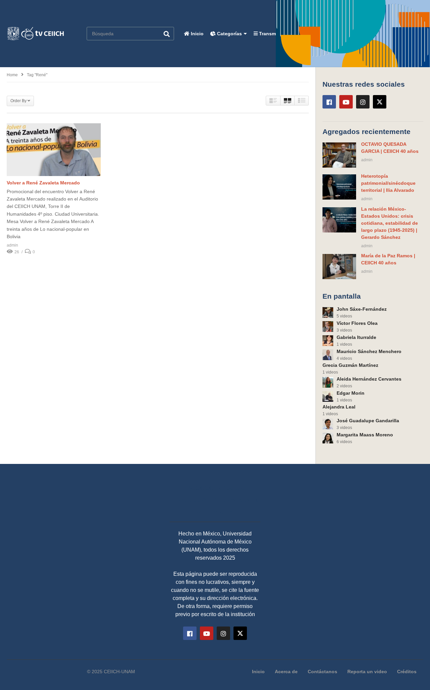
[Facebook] (329, 102)
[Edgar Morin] (327, 396)
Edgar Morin (350, 393)
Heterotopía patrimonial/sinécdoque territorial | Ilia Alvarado (388, 183)
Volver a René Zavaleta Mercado (43, 182)
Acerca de (286, 671)
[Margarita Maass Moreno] (327, 438)
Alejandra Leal (338, 406)
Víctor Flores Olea (357, 323)
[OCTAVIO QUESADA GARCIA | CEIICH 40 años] (339, 155)
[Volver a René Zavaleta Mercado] (54, 149)
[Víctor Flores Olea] (327, 326)
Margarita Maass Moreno (365, 434)
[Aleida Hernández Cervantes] (327, 382)
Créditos (407, 671)
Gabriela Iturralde (356, 337)
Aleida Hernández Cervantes (369, 379)
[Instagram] (363, 102)
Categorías (229, 33)
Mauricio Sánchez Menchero (369, 351)
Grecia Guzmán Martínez (350, 365)
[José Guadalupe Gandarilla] (327, 424)
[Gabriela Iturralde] (327, 340)
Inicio (196, 33)
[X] (379, 102)
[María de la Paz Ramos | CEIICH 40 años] (339, 266)
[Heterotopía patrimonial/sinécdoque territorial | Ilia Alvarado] (339, 187)
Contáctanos (322, 671)
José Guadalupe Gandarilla (368, 420)
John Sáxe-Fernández (362, 309)
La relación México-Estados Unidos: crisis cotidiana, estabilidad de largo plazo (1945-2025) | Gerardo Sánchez (389, 223)
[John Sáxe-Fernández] (327, 312)
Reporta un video (367, 671)
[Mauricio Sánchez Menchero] (327, 354)
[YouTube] (346, 102)
